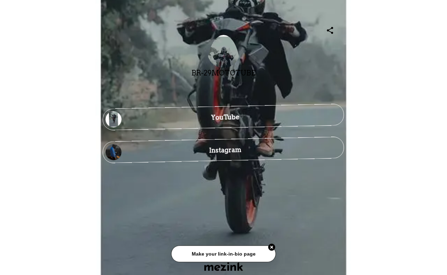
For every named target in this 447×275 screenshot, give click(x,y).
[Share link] (330, 29)
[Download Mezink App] (223, 266)
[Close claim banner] (271, 248)
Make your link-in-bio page (223, 254)
